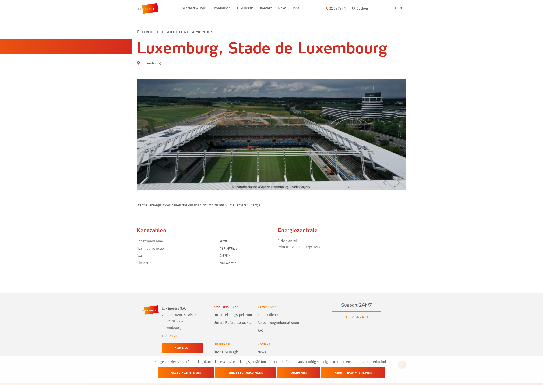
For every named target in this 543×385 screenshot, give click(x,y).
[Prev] (384, 182)
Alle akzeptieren (186, 372)
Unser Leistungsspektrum (233, 315)
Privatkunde (267, 307)
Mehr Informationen (353, 372)
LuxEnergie (245, 8)
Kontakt (266, 8)
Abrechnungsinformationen (278, 323)
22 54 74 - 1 (337, 8)
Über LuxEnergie (226, 352)
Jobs (296, 8)
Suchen (362, 8)
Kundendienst (268, 315)
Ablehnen (298, 372)
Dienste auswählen (245, 372)
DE (400, 8)
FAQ (260, 330)
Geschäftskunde (226, 307)
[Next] (398, 182)
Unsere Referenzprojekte (233, 323)
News (282, 8)
